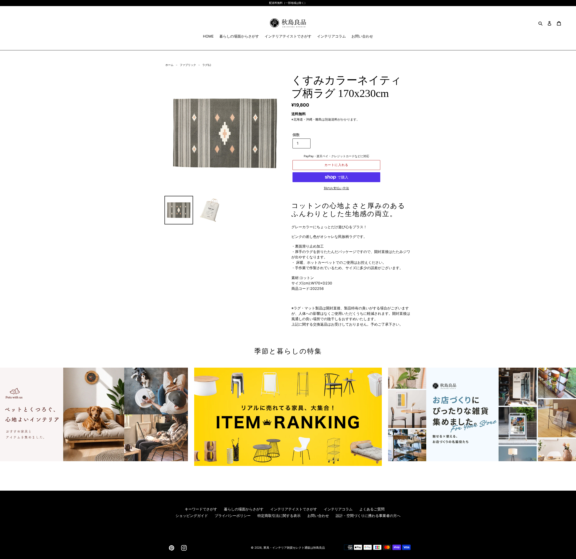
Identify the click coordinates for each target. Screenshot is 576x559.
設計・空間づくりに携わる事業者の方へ (368, 515)
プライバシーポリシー (233, 515)
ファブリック (188, 65)
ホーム (169, 65)
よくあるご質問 (372, 509)
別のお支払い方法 (336, 188)
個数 (296, 134)
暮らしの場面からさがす (243, 509)
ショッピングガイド (192, 515)
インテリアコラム (338, 509)
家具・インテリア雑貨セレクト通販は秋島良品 (294, 547)
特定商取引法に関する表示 (279, 515)
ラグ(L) (206, 65)
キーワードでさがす (201, 509)
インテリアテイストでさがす (293, 509)
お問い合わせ (318, 515)
